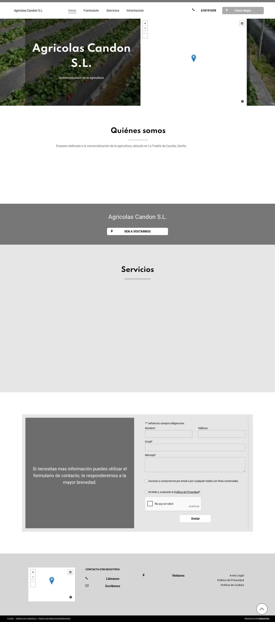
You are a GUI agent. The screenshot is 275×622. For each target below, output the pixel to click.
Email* (148, 441)
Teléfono (203, 428)
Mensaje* (150, 455)
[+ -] (193, 62)
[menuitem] (72, 10)
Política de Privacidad (186, 492)
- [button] (145, 28)
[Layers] (242, 23)
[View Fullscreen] (145, 35)
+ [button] (145, 23)
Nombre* (150, 428)
